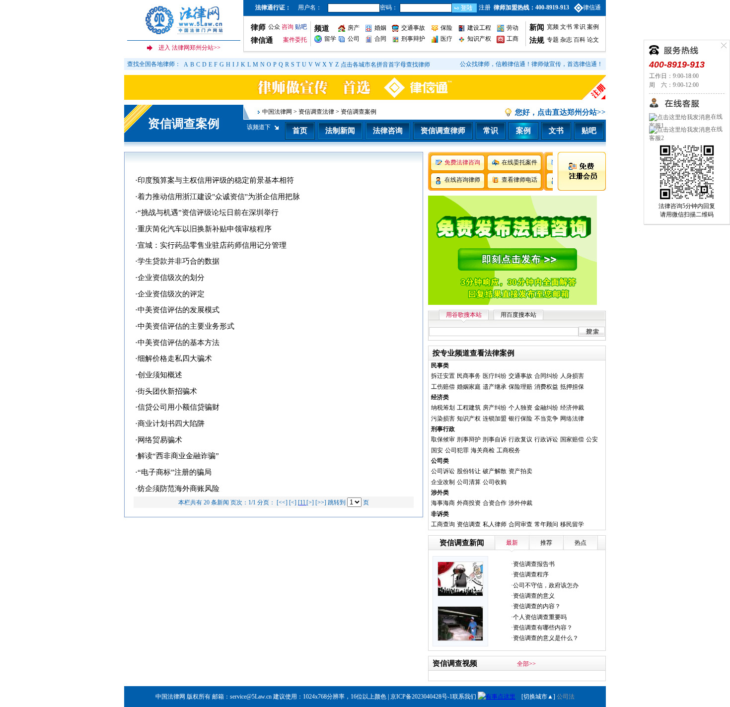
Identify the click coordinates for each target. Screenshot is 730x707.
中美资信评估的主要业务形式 (186, 326)
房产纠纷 (495, 407)
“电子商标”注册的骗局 (175, 472)
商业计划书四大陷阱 (171, 423)
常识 (579, 26)
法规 (536, 40)
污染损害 (443, 418)
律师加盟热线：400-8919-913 (531, 7)
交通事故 (413, 27)
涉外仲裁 (520, 502)
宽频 (553, 26)
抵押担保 (572, 386)
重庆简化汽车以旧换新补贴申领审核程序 (205, 229)
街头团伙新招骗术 (167, 391)
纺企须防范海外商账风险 (178, 489)
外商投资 (469, 502)
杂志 (566, 39)
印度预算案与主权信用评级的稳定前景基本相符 (216, 180)
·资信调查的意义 (533, 595)
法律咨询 (388, 131)
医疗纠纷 (495, 375)
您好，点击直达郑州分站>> (560, 112)
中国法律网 (277, 111)
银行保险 (520, 418)
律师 (258, 27)
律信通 (592, 7)
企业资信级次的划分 (171, 278)
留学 (330, 38)
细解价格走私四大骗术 (175, 358)
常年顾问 (546, 524)
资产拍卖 (520, 471)
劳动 (512, 27)
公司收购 (495, 482)
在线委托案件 (519, 162)
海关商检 (483, 450)
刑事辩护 (413, 38)
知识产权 (479, 38)
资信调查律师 (443, 131)
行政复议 (520, 439)
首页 (299, 131)
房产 (354, 27)
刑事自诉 (495, 439)
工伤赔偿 (443, 386)
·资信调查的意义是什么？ (545, 638)
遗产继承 (495, 386)
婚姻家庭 (469, 386)
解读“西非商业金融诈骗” (178, 456)
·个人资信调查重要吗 (539, 617)
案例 (593, 26)
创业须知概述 (160, 375)
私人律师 (495, 524)
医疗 (446, 38)
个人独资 (520, 407)
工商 (512, 38)
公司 (354, 38)
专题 (553, 39)
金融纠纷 (546, 407)
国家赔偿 (572, 439)
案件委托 (295, 39)
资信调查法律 (316, 111)
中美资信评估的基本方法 (178, 343)
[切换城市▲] (537, 696)
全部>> (526, 663)
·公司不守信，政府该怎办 (545, 585)
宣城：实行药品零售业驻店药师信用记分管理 (212, 245)
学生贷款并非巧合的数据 (178, 261)
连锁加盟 (495, 418)
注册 (485, 7)
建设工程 (479, 27)
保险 (446, 27)
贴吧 (301, 26)
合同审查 (520, 524)
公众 (274, 26)
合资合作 (495, 502)
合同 (380, 38)
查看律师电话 (519, 179)
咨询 (287, 26)
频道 (321, 28)
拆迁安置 (443, 375)
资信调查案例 (183, 123)
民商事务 (469, 375)
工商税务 (508, 450)
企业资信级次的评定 (171, 294)
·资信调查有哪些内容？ (542, 627)
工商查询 (443, 524)
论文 (592, 39)
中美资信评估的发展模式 (178, 310)
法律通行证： (273, 7)
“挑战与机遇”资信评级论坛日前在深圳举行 (208, 212)
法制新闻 (340, 131)
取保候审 (443, 439)
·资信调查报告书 (533, 564)
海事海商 (443, 502)
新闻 (536, 27)
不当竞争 (546, 418)
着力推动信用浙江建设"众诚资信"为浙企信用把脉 (219, 197)
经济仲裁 (572, 407)
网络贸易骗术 (160, 440)
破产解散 (495, 471)
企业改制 (443, 482)
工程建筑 (469, 407)
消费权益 (546, 386)
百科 (579, 39)
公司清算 (469, 482)
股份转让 (469, 471)
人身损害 (572, 375)
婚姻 (380, 27)
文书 (566, 26)
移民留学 (572, 524)
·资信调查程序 (530, 574)
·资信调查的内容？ (536, 606)
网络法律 (572, 418)
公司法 (566, 696)
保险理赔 (520, 386)
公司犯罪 (457, 450)
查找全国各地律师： (154, 64)
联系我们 (464, 696)
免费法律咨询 (462, 162)
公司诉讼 (443, 471)
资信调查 (469, 524)
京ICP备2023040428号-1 (421, 696)
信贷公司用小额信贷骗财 (178, 407)
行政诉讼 (546, 439)
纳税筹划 (443, 407)
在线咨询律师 (462, 179)
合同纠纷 (546, 375)
